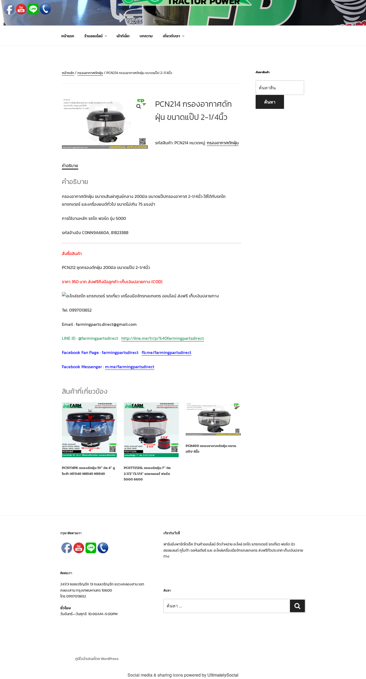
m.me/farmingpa (121, 366)
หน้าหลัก (68, 72)
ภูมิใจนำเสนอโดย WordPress (97, 659)
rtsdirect (146, 366)
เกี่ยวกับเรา (171, 36)
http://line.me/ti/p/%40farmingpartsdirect (162, 338)
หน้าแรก (67, 36)
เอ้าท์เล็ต (123, 36)
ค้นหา (269, 102)
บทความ (146, 36)
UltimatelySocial (222, 675)
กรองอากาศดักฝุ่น (90, 72)
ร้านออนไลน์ (93, 36)
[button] (139, 106)
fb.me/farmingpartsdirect (166, 352)
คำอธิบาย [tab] (70, 165)
